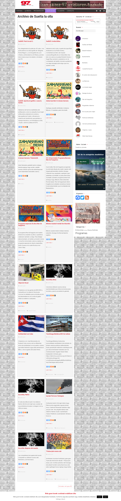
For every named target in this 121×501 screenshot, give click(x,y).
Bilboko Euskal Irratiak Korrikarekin (58, 223)
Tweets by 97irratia (80, 147)
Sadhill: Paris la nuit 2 (25, 41)
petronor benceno (60, 428)
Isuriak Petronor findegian (55, 396)
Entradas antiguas (65, 486)
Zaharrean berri (60, 122)
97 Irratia (28, 11)
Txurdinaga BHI (60, 374)
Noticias (95, 230)
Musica (89, 230)
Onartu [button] (99, 496)
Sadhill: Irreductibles (53, 41)
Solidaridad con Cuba (25, 334)
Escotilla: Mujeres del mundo (28, 448)
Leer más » (21, 66)
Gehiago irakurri (60, 499)
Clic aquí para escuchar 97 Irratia (85, 20)
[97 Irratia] (27, 4)
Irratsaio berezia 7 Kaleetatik (28, 158)
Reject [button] (105, 496)
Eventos (85, 230)
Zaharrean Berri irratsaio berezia (57, 101)
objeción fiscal (32, 310)
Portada (19, 11)
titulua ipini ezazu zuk (62, 479)
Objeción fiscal (23, 283)
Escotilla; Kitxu (51, 280)
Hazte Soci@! (50, 11)
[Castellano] (104, 11)
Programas (81, 233)
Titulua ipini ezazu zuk (53, 451)
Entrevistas (79, 230)
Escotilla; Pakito (23, 394)
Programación (39, 11)
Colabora (60, 11)
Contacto (70, 11)
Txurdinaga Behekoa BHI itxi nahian (58, 334)
